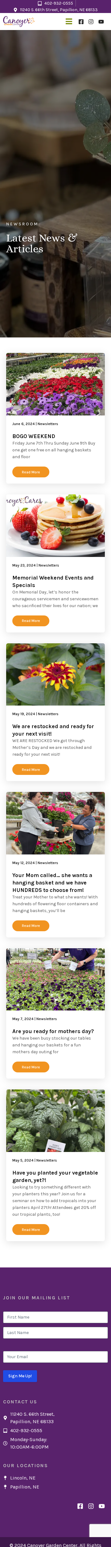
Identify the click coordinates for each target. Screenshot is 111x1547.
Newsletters (48, 424)
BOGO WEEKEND (33, 436)
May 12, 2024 (23, 863)
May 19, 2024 (23, 714)
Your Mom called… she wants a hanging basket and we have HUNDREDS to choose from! (52, 882)
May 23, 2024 (24, 565)
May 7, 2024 (23, 1019)
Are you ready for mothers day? (53, 1031)
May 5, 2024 (23, 1160)
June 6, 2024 (23, 424)
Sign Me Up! (20, 1376)
